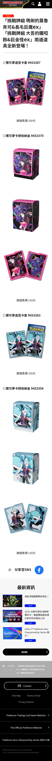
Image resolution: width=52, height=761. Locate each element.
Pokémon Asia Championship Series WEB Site (26, 740)
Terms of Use (33, 695)
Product (11, 666)
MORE (24, 652)
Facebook (39, 570)
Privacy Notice (26, 702)
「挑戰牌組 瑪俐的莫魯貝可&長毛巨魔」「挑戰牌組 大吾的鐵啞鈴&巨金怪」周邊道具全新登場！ (25, 33)
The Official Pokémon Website (26, 727)
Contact (27, 685)
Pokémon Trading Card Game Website (26, 715)
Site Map (16, 695)
